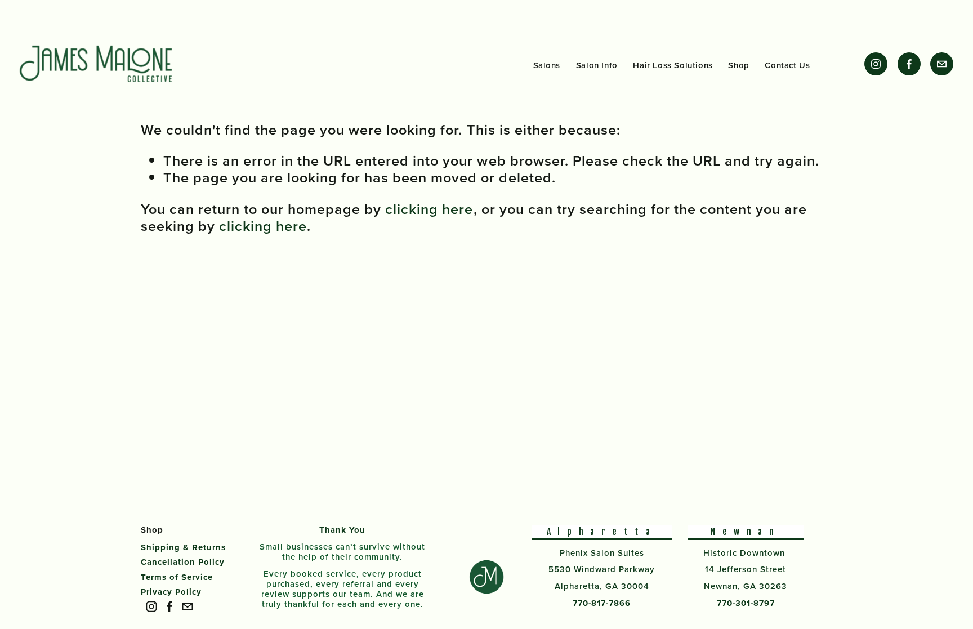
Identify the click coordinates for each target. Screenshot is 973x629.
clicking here (429, 209)
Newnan (745, 531)
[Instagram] (875, 63)
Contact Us (787, 64)
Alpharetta (602, 531)
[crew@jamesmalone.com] (941, 63)
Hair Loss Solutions (672, 64)
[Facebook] (909, 63)
